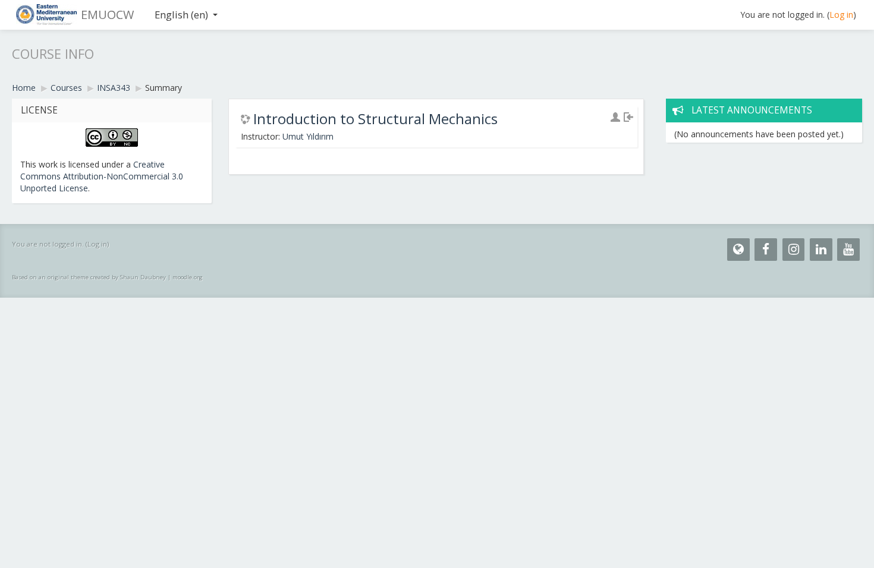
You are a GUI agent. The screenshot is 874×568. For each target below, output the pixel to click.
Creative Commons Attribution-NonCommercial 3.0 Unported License (101, 176)
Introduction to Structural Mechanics (375, 119)
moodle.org (187, 277)
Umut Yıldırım (308, 136)
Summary (163, 87)
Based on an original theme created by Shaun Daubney (89, 277)
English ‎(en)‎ (181, 14)
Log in (841, 14)
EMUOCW (107, 15)
